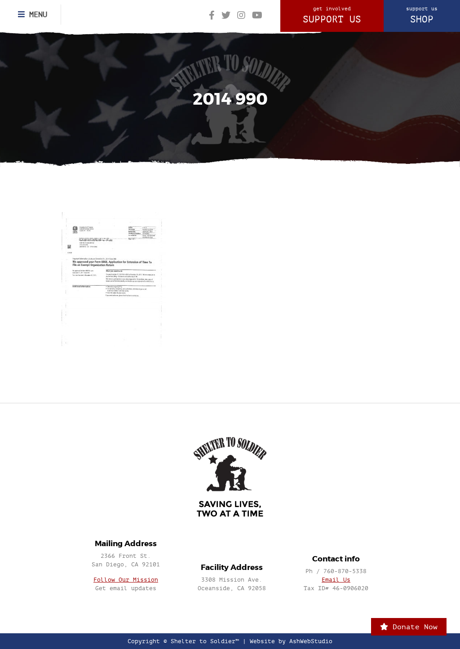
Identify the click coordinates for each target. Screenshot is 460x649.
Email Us (336, 579)
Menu (36, 14)
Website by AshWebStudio (291, 641)
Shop (422, 15)
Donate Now (413, 627)
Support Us (332, 15)
